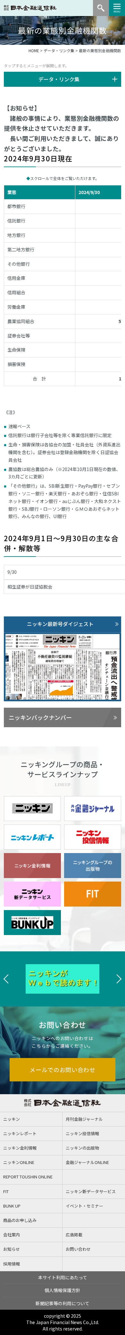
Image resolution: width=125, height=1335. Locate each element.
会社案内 (11, 1235)
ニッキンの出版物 (82, 1148)
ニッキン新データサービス (91, 1191)
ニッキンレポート (20, 1133)
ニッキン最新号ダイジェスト (60, 624)
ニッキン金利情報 (20, 1148)
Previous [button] (6, 979)
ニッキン (11, 1119)
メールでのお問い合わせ (62, 1069)
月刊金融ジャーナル (84, 1119)
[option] (63, 979)
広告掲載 (74, 1235)
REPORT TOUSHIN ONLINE (28, 1177)
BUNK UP (12, 1206)
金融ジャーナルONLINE (87, 1162)
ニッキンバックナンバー (40, 717)
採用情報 (11, 1264)
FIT (6, 1191)
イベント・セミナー (84, 1206)
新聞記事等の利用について (62, 1303)
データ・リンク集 (59, 50)
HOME (34, 50)
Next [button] (118, 979)
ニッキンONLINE (18, 1162)
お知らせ (11, 1249)
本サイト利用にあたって (62, 1277)
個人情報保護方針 (62, 1290)
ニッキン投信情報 (82, 1133)
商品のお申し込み (20, 1220)
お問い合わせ (78, 1249)
